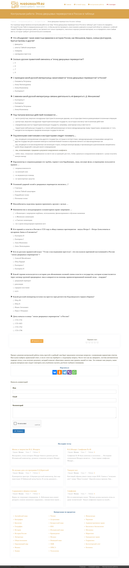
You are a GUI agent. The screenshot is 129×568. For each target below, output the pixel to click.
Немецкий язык (56, 540)
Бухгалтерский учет (92, 544)
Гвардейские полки (22, 195)
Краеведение (55, 533)
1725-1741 (18, 320)
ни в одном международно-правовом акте (30, 224)
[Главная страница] (28, 4)
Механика (89, 530)
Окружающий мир (21, 544)
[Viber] (69, 372)
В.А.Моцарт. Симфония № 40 (79, 449)
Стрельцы (18, 188)
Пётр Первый (20, 262)
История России (40, 21)
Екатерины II (19, 100)
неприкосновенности (23, 168)
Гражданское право (92, 537)
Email (15, 397)
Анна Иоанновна (21, 243)
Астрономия (54, 519)
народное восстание (22, 288)
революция (19, 284)
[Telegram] (64, 372)
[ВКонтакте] (54, 372)
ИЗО (52, 526)
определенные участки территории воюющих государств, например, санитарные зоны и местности (52, 125)
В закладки (111, 4)
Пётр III (18, 300)
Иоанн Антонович (21, 307)
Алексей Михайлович (23, 258)
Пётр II (17, 304)
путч (16, 291)
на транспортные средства (25, 179)
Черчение (89, 519)
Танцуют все (72, 470)
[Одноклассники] (59, 372)
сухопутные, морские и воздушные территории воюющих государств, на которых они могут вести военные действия (59, 122)
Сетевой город (80, 4)
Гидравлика (89, 540)
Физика (17, 547)
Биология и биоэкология (94, 526)
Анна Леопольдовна (22, 246)
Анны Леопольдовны (23, 85)
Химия (17, 551)
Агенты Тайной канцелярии (25, 191)
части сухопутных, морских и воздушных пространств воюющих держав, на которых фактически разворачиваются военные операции (66, 118)
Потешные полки (21, 198)
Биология (18, 523)
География (18, 526)
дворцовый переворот (23, 281)
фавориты (19, 44)
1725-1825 (18, 323)
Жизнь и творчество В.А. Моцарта (26, 449)
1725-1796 (18, 330)
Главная (68, 4)
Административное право (95, 523)
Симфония (71, 491)
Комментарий (18, 405)
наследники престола (23, 54)
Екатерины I (19, 103)
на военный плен (21, 172)
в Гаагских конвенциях (23, 220)
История (17, 530)
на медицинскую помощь (24, 175)
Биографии (18, 519)
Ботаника (89, 547)
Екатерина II (19, 91)
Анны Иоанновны (21, 88)
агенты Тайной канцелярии (25, 47)
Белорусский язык (57, 523)
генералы (18, 51)
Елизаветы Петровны (23, 81)
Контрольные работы (96, 4)
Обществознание (20, 540)
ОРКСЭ (53, 547)
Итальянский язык (57, 530)
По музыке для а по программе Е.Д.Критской (30, 470)
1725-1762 (18, 327)
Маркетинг (89, 533)
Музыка (53, 537)
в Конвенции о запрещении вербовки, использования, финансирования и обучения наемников (50, 213)
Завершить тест (37, 341)
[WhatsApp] (74, 372)
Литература (18, 537)
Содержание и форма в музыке (24, 491)
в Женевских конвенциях (24, 217)
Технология (54, 551)
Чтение (53, 516)
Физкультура (90, 516)
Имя (14, 388)
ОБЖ (52, 544)
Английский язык (21, 516)
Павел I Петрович (21, 311)
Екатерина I (19, 239)
